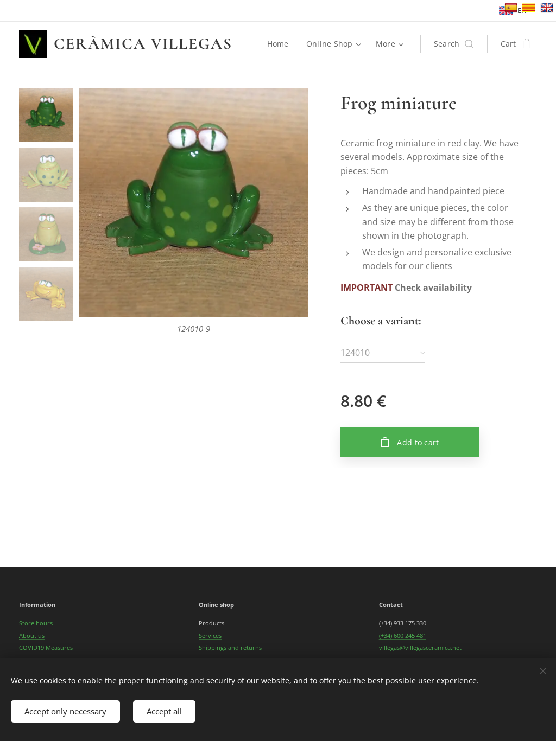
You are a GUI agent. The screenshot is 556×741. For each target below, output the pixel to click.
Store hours (36, 623)
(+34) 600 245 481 (402, 635)
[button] (453, 44)
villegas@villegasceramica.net (420, 647)
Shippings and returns (230, 647)
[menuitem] (281, 44)
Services (210, 635)
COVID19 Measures (46, 647)
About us (32, 635)
